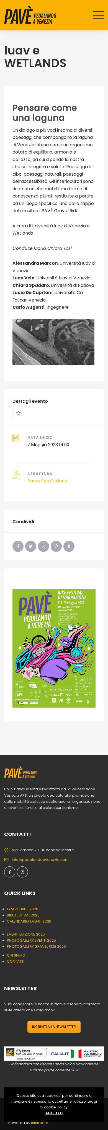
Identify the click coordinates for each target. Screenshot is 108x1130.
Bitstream (39, 1122)
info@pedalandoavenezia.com (40, 859)
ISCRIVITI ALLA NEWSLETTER (54, 1026)
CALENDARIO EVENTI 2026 (29, 921)
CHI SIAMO (16, 955)
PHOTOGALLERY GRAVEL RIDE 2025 (36, 946)
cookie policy (56, 1107)
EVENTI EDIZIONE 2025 (26, 934)
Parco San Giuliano (47, 481)
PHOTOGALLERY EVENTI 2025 (31, 940)
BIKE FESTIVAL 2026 (23, 915)
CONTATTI (15, 961)
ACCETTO (54, 1113)
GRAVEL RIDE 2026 (22, 909)
